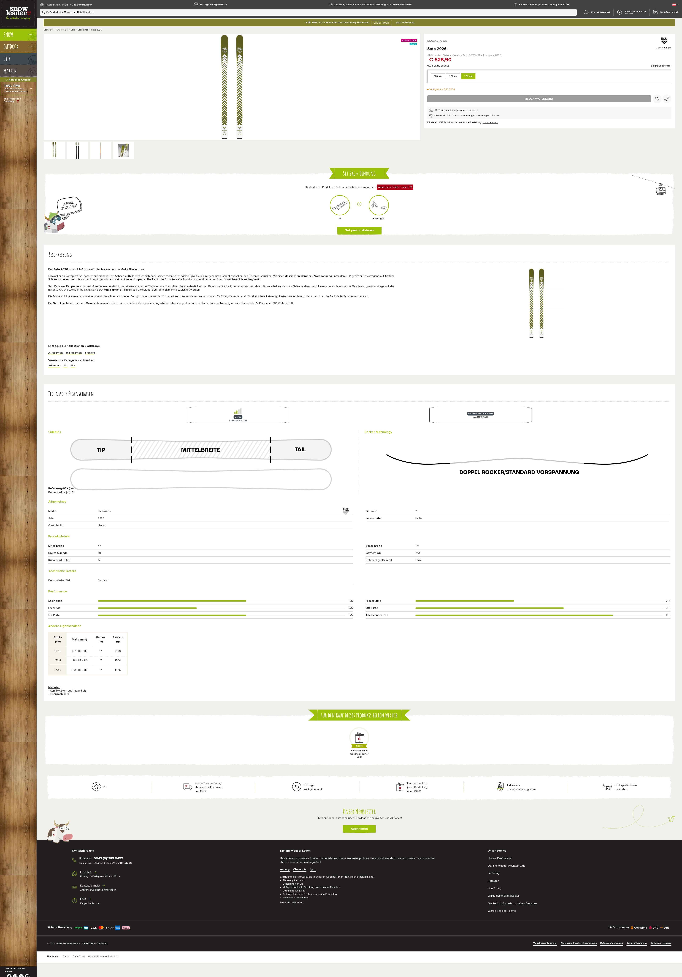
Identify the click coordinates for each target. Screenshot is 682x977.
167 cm (438, 76)
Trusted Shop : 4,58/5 (56, 5)
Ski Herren (83, 30)
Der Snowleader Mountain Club (506, 865)
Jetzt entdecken (405, 22)
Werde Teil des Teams (502, 910)
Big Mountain (74, 353)
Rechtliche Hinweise (661, 943)
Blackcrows (437, 40)
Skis (73, 30)
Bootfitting (494, 888)
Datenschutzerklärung (611, 943)
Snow (59, 30)
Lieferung (493, 873)
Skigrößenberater (661, 66)
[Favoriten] (657, 98)
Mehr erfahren (490, 122)
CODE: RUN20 (381, 22)
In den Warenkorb (539, 98)
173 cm (453, 76)
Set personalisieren (359, 230)
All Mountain (55, 353)
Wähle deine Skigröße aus (503, 895)
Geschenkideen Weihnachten (103, 956)
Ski (66, 30)
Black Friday (79, 956)
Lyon (313, 869)
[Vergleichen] (666, 98)
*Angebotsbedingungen (545, 943)
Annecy (285, 869)
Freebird (90, 353)
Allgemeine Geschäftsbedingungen (579, 943)
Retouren (493, 880)
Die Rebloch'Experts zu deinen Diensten (512, 903)
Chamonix (299, 869)
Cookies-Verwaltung (636, 943)
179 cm (468, 76)
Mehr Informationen (291, 902)
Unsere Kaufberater (500, 858)
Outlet (66, 956)
